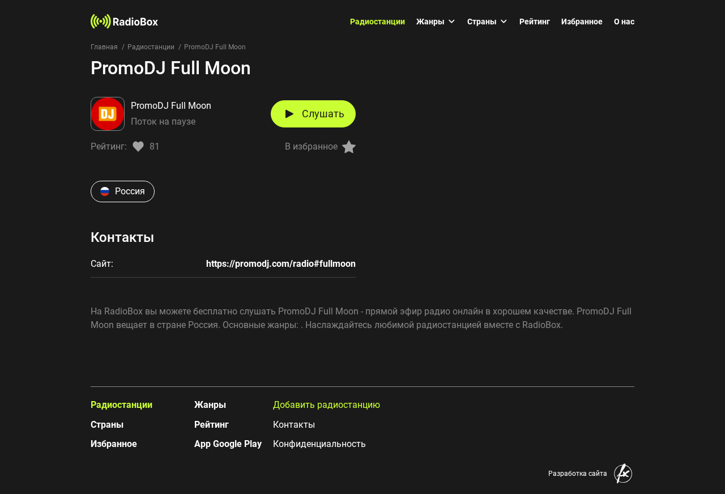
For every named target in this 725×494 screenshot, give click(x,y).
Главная (104, 47)
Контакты (294, 424)
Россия (130, 191)
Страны (482, 21)
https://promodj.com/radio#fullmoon (281, 263)
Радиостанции (377, 21)
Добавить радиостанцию (326, 404)
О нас (624, 21)
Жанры (430, 21)
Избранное (582, 21)
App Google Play (228, 443)
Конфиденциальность (319, 443)
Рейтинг (534, 21)
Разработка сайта (577, 474)
